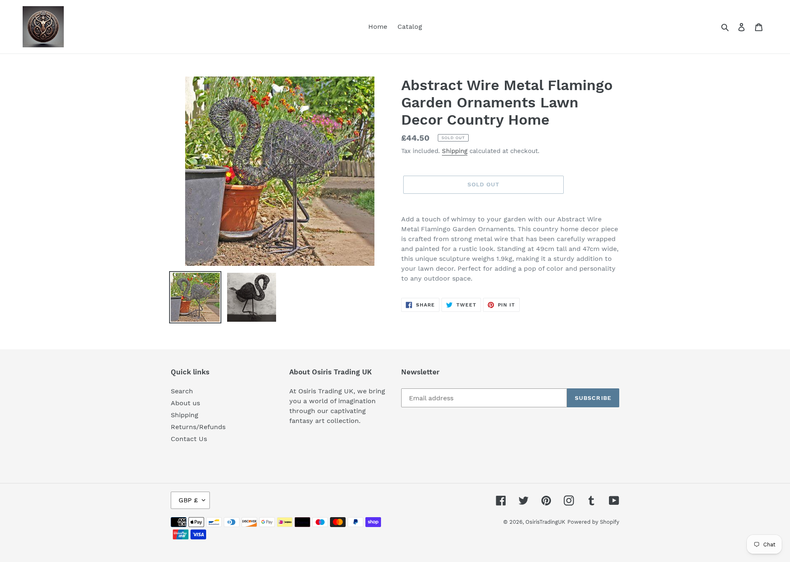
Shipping (454, 151)
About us (185, 403)
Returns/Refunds (198, 427)
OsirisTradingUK (545, 522)
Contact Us (189, 439)
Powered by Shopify (593, 522)
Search (182, 391)
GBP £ (188, 500)
